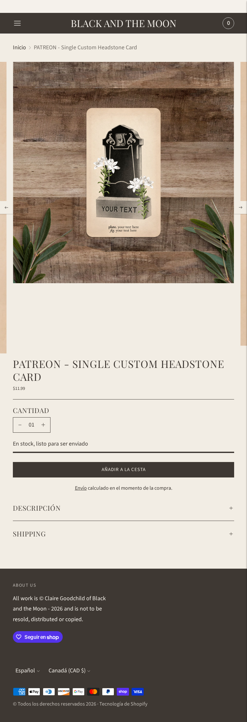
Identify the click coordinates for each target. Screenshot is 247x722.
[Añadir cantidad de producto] (43, 425)
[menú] (17, 23)
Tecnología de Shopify (123, 704)
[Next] (240, 207)
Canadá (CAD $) (67, 671)
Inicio (19, 47)
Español (25, 671)
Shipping (29, 533)
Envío (81, 488)
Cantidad (31, 410)
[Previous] (6, 207)
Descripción (37, 507)
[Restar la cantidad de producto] (20, 425)
